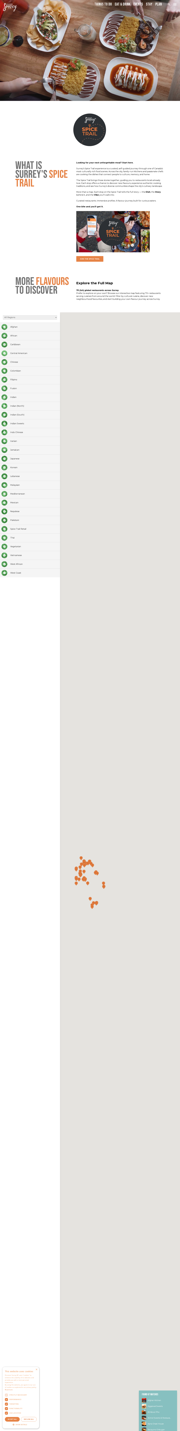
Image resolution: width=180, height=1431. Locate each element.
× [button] (36, 1369)
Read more (9, 1390)
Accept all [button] (12, 1419)
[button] (21, 1424)
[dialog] (20, 1398)
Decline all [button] (29, 1419)
